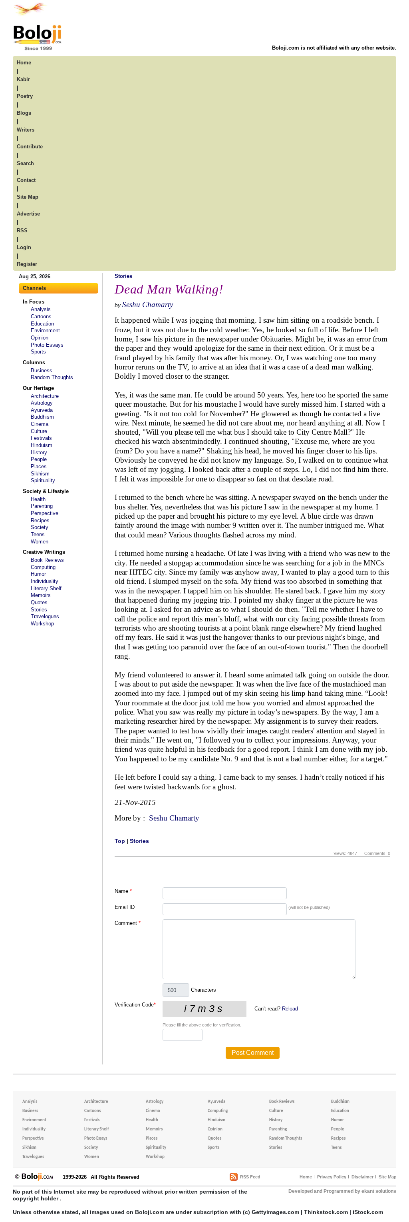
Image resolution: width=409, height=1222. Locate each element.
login (24, 247)
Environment (45, 330)
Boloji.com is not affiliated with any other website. (334, 48)
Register (27, 264)
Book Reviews (47, 560)
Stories (39, 610)
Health (38, 499)
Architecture (45, 396)
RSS (22, 231)
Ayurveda (42, 410)
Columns (34, 362)
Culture (39, 431)
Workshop (42, 624)
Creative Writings (44, 552)
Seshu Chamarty (147, 304)
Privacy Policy (331, 1176)
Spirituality (43, 480)
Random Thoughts (52, 377)
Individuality (44, 581)
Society (39, 527)
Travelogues (45, 616)
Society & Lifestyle (46, 491)
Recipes (40, 520)
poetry (25, 96)
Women (39, 542)
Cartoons (41, 316)
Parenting (42, 506)
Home (306, 1176)
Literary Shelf (46, 588)
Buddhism (42, 417)
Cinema (39, 424)
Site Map (388, 1176)
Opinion (39, 338)
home (24, 63)
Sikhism (40, 474)
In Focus (33, 302)
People (39, 459)
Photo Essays (47, 345)
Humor (38, 574)
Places (39, 466)
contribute (30, 147)
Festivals (41, 438)
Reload (290, 1009)
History (39, 452)
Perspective (44, 513)
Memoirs (41, 595)
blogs (24, 113)
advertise (28, 214)
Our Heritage (38, 388)
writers (25, 130)
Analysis (41, 309)
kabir (23, 79)
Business (41, 370)
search (25, 163)
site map (27, 197)
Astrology (42, 403)
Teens (38, 534)
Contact (26, 180)
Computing (43, 567)
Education (42, 324)
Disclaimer (362, 1176)
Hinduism (41, 445)
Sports (38, 352)
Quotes (39, 602)
